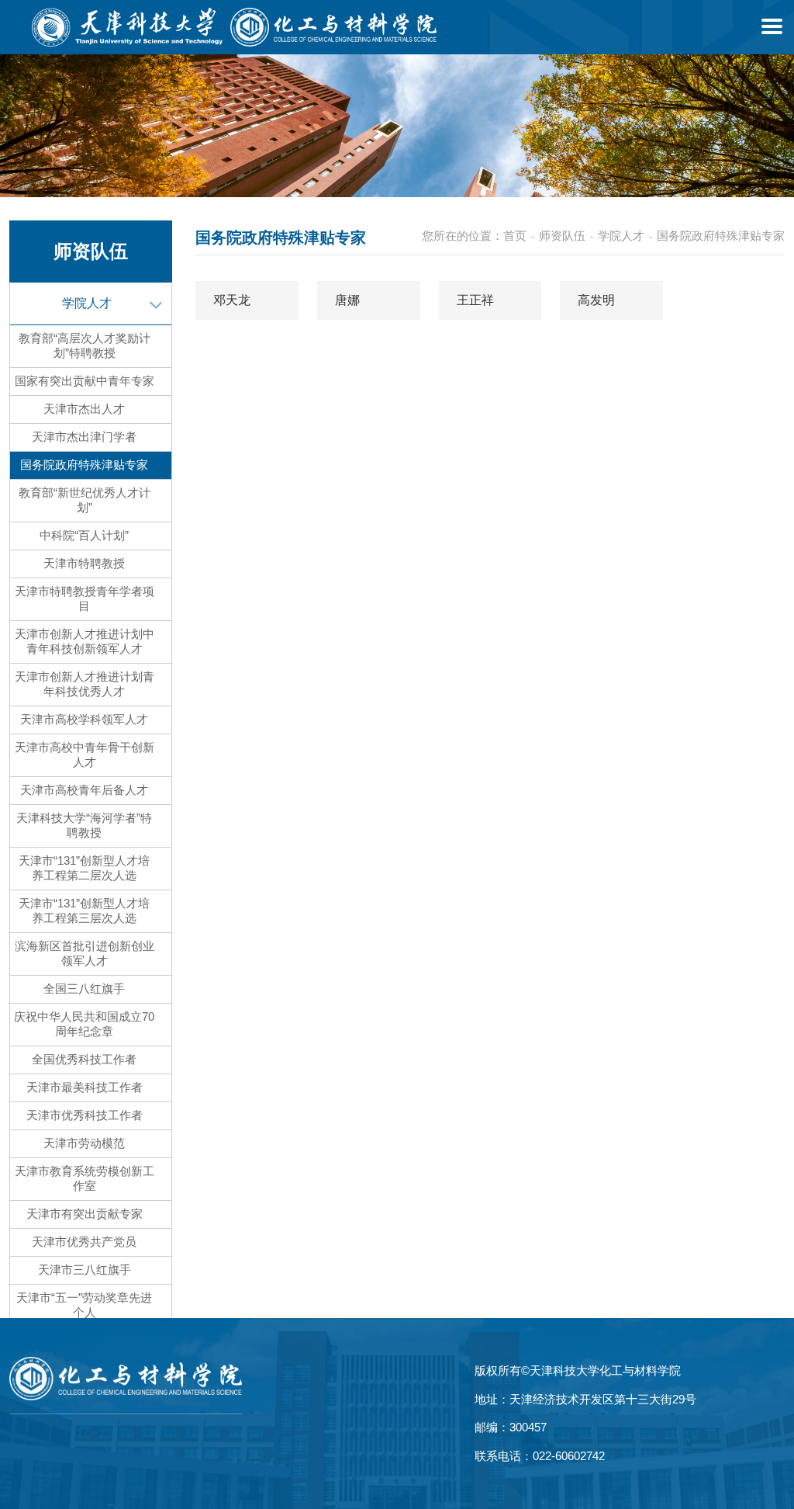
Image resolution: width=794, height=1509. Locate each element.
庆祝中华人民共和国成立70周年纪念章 (84, 1024)
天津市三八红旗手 (84, 1269)
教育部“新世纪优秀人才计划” (84, 500)
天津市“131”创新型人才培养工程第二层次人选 (84, 868)
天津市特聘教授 (84, 563)
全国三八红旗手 (84, 988)
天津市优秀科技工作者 (84, 1115)
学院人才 (87, 303)
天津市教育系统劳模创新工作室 (84, 1178)
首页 (514, 235)
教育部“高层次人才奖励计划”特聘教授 (84, 345)
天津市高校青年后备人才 (84, 789)
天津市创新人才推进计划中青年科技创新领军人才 (84, 641)
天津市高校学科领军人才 (84, 719)
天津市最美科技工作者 (84, 1087)
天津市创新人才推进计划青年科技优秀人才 (84, 684)
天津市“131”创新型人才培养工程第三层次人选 (84, 910)
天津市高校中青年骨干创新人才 (84, 754)
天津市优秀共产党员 (84, 1241)
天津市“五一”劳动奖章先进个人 (84, 1305)
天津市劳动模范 (84, 1143)
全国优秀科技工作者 (84, 1059)
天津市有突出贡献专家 (84, 1213)
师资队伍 (562, 235)
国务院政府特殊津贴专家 (84, 464)
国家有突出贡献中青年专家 (84, 380)
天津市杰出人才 (84, 408)
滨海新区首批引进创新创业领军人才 (84, 953)
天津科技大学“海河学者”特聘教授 (84, 825)
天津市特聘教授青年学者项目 (84, 598)
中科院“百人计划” (84, 535)
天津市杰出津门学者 (84, 436)
